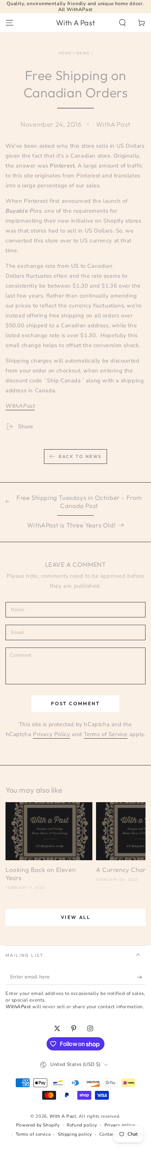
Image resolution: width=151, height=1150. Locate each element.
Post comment (75, 703)
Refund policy (82, 1125)
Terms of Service (106, 734)
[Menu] (9, 23)
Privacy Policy (51, 734)
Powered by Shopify (38, 1125)
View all (76, 917)
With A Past (62, 1116)
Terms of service (33, 1134)
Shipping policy (75, 1134)
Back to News (80, 456)
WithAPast (20, 406)
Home (64, 53)
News (82, 53)
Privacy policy (119, 1125)
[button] (122, 23)
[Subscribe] (141, 977)
